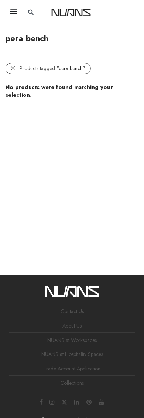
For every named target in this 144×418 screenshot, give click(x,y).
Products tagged (52, 68)
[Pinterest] (89, 401)
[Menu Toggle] (13, 11)
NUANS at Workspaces (72, 340)
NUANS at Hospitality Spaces (72, 354)
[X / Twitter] (64, 401)
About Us (72, 325)
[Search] (116, 12)
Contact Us (72, 311)
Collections (72, 383)
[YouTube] (102, 401)
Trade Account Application (72, 368)
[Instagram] (52, 401)
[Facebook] (41, 401)
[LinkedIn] (77, 401)
